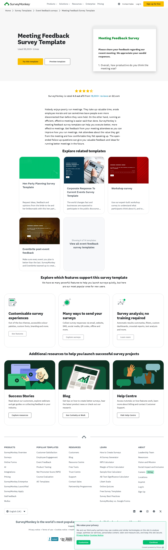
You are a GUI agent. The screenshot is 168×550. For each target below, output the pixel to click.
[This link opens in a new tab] (134, 511)
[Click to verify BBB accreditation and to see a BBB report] (52, 540)
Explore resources (20, 415)
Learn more (125, 337)
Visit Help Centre (128, 415)
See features (17, 333)
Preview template (57, 61)
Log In (138, 4)
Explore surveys (73, 337)
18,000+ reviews (99, 95)
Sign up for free (154, 4)
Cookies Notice (96, 535)
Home (8, 10)
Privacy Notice (83, 535)
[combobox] (16, 511)
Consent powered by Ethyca (151, 547)
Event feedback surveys (47, 10)
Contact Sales (128, 4)
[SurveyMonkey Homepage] (17, 4)
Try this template (30, 61)
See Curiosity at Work (75, 415)
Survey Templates (23, 10)
